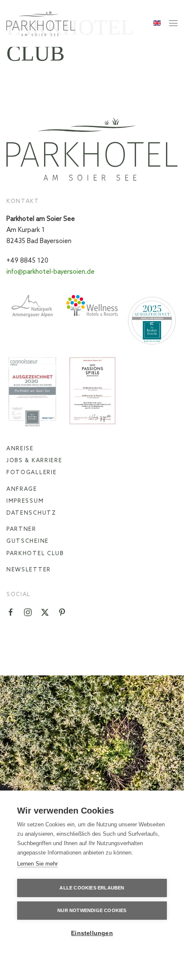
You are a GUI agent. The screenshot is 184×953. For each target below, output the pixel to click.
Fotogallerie (31, 472)
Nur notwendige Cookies (91, 910)
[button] (173, 23)
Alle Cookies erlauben (91, 887)
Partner (21, 529)
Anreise (20, 449)
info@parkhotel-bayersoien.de (50, 272)
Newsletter (28, 570)
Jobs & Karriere (34, 461)
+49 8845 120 (27, 261)
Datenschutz (31, 513)
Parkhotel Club (35, 553)
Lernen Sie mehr (37, 863)
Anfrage (21, 489)
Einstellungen (92, 933)
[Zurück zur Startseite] (40, 23)
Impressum (25, 501)
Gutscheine (27, 541)
